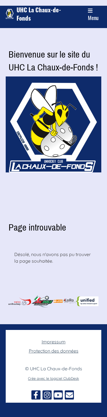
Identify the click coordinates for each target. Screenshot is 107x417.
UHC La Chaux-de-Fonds (39, 14)
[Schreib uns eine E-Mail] (69, 396)
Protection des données (53, 351)
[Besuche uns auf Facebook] (36, 396)
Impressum (54, 342)
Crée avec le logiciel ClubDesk (53, 378)
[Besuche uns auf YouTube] (58, 396)
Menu (93, 17)
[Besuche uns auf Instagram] (47, 396)
